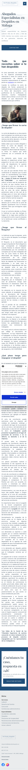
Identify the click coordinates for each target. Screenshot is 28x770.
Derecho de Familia (8, 704)
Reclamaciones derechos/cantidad (13, 721)
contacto (11, 82)
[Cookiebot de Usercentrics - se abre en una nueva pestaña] (16, 366)
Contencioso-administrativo (11, 709)
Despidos (4, 716)
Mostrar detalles (18, 392)
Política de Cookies (5, 759)
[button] (24, 3)
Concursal (5, 706)
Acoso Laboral (6, 725)
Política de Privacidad (5, 756)
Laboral (4, 702)
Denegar (14, 402)
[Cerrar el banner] (25, 366)
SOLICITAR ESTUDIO (14, 681)
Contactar (14, 48)
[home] (10, 4)
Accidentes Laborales (9, 714)
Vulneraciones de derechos (10, 723)
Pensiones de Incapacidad (10, 718)
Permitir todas (14, 397)
